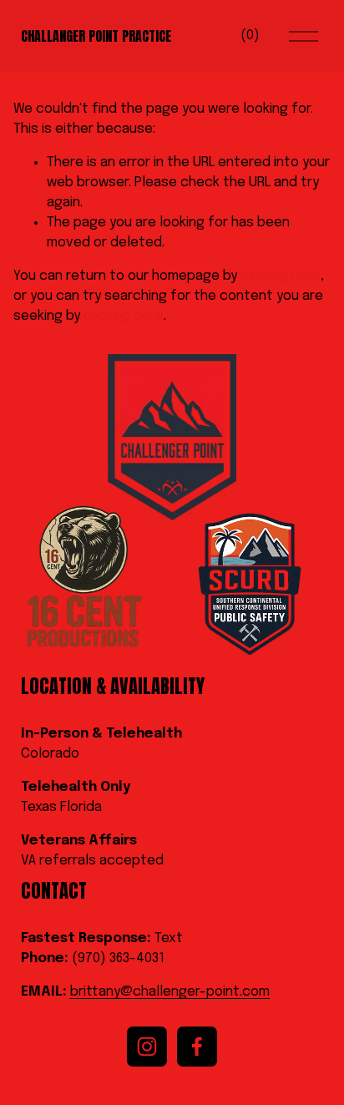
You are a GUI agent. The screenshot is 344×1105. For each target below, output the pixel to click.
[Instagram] (147, 1046)
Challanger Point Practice (96, 36)
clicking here (280, 276)
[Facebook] (197, 1046)
